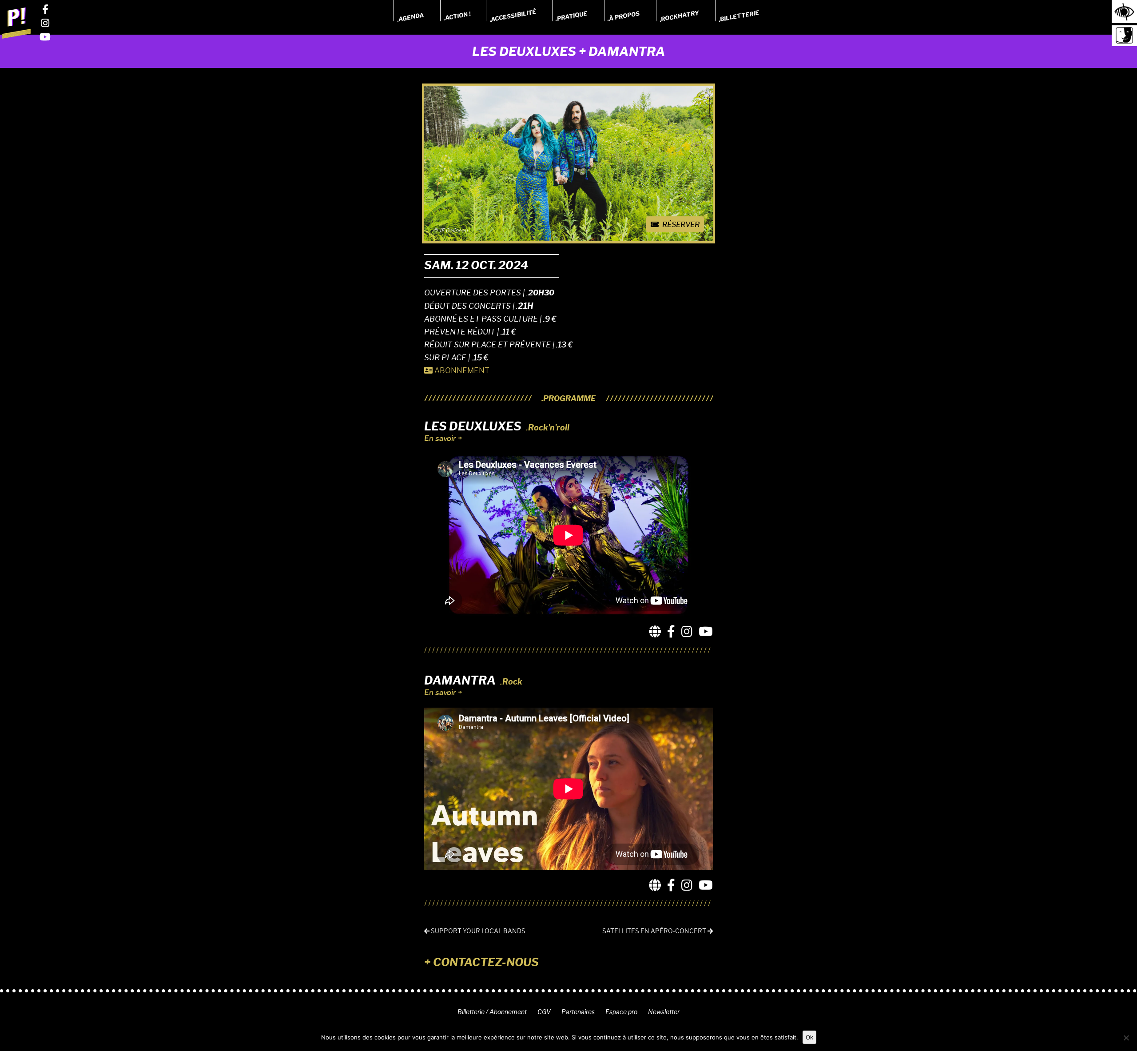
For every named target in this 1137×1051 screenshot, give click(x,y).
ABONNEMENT (461, 370)
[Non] (1125, 1037)
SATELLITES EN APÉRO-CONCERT (655, 931)
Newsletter (664, 1012)
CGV (544, 1012)
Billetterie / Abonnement (492, 1012)
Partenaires (578, 1012)
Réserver (680, 224)
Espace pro (621, 1012)
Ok (809, 1037)
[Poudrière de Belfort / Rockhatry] (16, 22)
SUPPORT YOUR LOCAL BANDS (477, 931)
